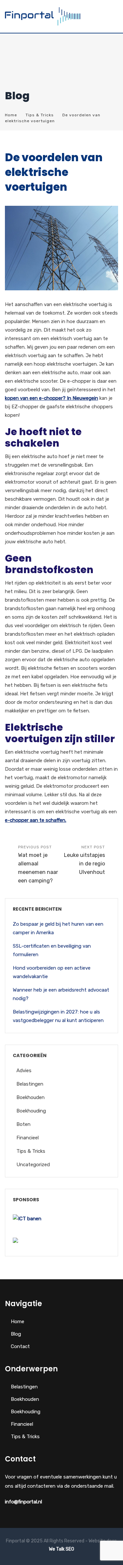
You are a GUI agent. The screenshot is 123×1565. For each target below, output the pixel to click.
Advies (23, 1070)
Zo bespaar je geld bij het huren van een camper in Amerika (58, 928)
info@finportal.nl (23, 1502)
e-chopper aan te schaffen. (35, 820)
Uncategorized (33, 1165)
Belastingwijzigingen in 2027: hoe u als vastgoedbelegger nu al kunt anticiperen (58, 1016)
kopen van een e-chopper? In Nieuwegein (51, 398)
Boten (23, 1124)
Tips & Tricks (40, 115)
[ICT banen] (27, 1219)
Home (11, 115)
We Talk (57, 1549)
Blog (16, 1334)
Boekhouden (30, 1097)
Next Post (84, 860)
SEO (70, 1549)
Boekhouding (31, 1111)
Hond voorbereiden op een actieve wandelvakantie (52, 972)
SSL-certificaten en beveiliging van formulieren (52, 950)
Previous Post (38, 864)
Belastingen (29, 1084)
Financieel (27, 1138)
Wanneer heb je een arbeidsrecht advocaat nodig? (61, 994)
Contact (20, 1346)
